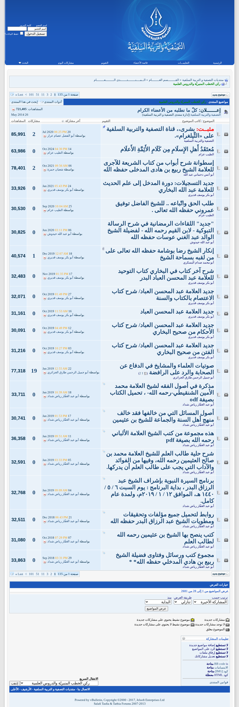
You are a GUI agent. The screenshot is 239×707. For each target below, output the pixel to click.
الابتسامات (221, 667)
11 (43, 94)
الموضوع (208, 121)
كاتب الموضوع (191, 121)
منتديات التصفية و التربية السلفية (203, 80)
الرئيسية (217, 62)
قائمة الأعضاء (141, 62)
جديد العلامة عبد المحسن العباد (177, 311)
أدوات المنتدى (53, 102)
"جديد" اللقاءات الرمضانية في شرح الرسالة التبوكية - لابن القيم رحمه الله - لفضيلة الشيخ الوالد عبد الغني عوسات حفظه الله (160, 230)
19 (34, 370)
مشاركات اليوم (66, 62)
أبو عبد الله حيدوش (202, 242)
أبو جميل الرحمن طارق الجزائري (193, 377)
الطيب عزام (206, 154)
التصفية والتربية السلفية (206, 114)
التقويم (104, 62)
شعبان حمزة (55, 169)
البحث (25, 62)
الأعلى (15, 689)
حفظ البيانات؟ (12, 34)
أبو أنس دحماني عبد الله (198, 174)
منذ (169, 597)
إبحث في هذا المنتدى (24, 102)
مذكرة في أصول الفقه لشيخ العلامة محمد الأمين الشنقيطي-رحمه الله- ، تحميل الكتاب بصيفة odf (162, 392)
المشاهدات (18, 121)
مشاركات (34, 121)
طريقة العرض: (182, 597)
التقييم (106, 121)
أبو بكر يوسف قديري (201, 195)
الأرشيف (26, 689)
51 (37, 94)
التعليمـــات (183, 62)
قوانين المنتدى (219, 682)
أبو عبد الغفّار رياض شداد (198, 404)
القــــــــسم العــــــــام (164, 80)
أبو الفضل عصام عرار (60, 136)
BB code (219, 663)
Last (19, 94)
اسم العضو (41, 25)
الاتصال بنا (83, 689)
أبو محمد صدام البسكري (198, 262)
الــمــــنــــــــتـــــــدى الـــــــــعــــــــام (120, 80)
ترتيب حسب (220, 597)
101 (31, 94)
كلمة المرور (25, 25)
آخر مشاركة (72, 121)
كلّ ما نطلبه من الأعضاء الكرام (167, 110)
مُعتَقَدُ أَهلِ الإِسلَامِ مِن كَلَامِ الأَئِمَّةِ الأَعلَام (167, 149)
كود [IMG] (221, 671)
